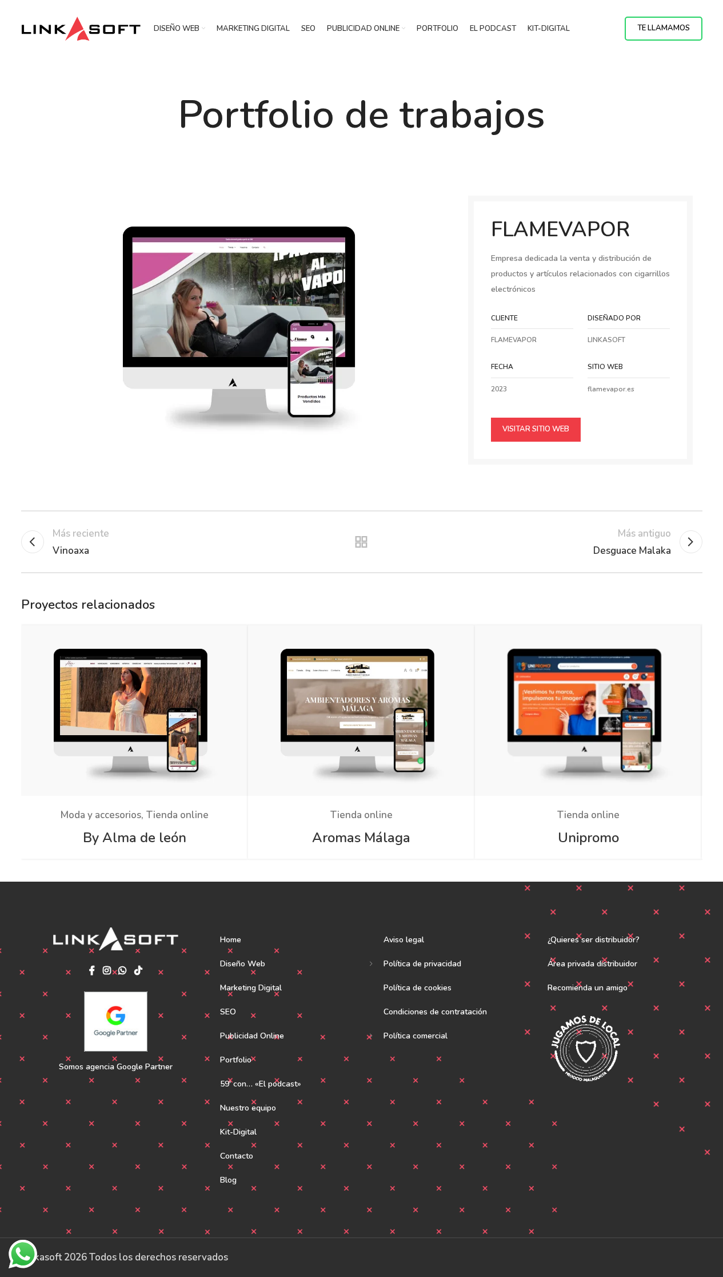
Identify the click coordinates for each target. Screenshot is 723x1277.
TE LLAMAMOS (663, 28)
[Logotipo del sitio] (81, 27)
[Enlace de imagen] (238, 323)
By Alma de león (134, 837)
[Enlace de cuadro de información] (629, 379)
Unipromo (588, 837)
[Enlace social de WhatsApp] (122, 970)
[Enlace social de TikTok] (138, 970)
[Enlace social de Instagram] (106, 970)
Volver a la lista (361, 541)
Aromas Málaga (361, 837)
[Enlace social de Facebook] (92, 970)
